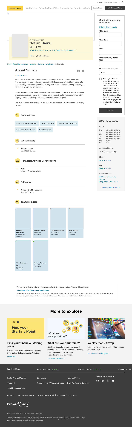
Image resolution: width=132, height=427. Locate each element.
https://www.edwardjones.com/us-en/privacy (33, 290)
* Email (101, 49)
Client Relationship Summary (78, 383)
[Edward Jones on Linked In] (103, 381)
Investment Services (66, 8)
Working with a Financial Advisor (49, 8)
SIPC (41, 413)
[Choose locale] (119, 2)
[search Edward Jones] (123, 2)
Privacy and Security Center (26, 395)
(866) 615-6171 (105, 168)
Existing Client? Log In (108, 27)
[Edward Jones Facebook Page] (97, 381)
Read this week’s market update (98, 353)
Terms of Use (72, 395)
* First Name (103, 31)
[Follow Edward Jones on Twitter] (108, 381)
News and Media (73, 378)
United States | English (110, 2)
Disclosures (41, 378)
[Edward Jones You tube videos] (113, 381)
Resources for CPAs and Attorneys (50, 383)
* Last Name (103, 40)
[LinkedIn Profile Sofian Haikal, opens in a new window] (78, 71)
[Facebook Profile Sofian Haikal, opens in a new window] (83, 71)
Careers (11, 383)
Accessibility (61, 395)
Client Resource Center (16, 388)
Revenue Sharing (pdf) (46, 395)
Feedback (10, 395)
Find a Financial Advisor (114, 8)
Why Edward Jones (31, 8)
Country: (99, 2)
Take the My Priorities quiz (56, 358)
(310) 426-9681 (105, 160)
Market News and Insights (82, 8)
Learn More (11, 357)
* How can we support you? (108, 69)
